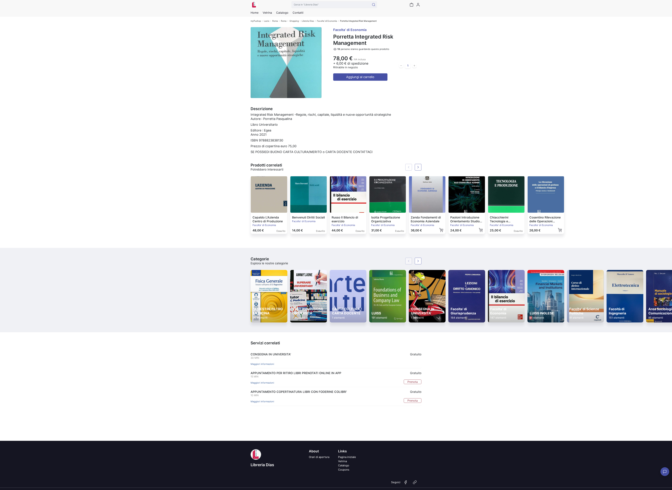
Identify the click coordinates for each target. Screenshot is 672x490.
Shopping (294, 21)
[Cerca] (373, 4)
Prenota (412, 382)
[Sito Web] (414, 483)
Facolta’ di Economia (327, 21)
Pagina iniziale (347, 457)
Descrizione (262, 108)
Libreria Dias (308, 21)
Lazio (266, 21)
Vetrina (342, 461)
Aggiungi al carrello (360, 77)
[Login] (418, 4)
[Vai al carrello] (411, 4)
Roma (275, 21)
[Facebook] (405, 483)
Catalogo (282, 12)
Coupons (343, 469)
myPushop (256, 21)
